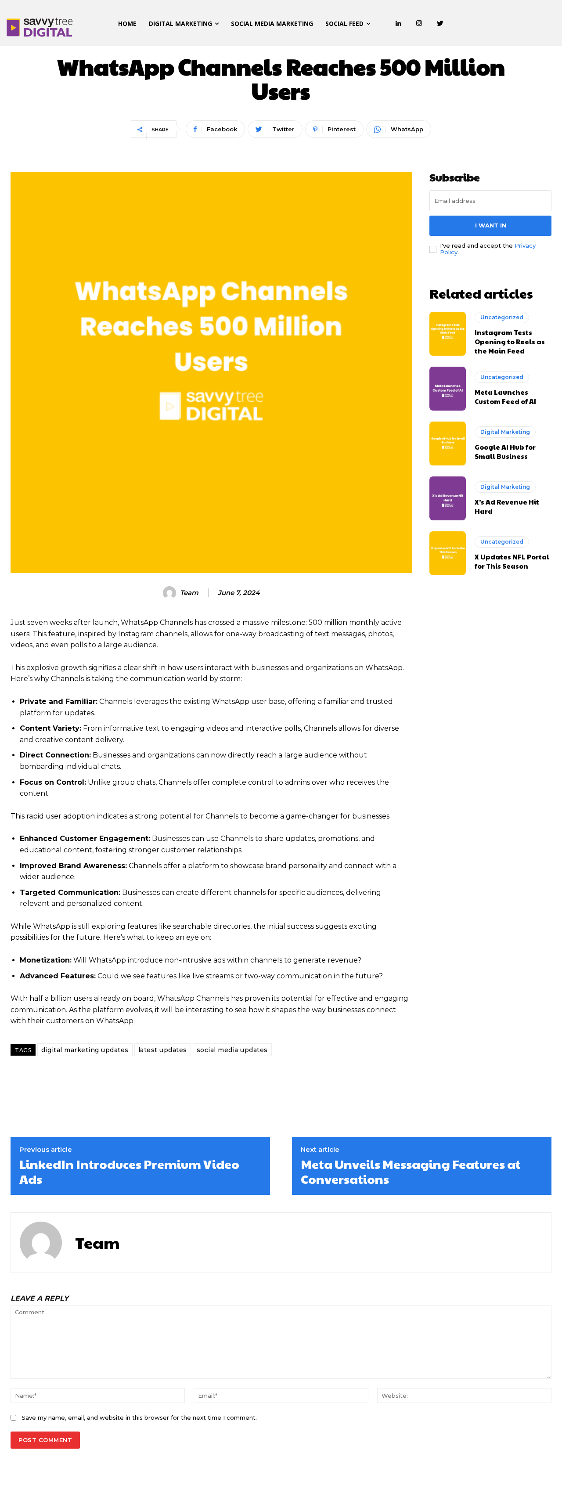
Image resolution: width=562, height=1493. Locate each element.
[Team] (171, 592)
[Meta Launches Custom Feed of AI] (447, 389)
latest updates (162, 1050)
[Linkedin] (398, 23)
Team (189, 593)
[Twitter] (440, 23)
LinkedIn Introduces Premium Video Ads (129, 1171)
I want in (490, 225)
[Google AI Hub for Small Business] (447, 443)
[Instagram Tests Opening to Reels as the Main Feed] (447, 334)
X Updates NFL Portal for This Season (512, 561)
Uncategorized (501, 317)
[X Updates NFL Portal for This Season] (447, 553)
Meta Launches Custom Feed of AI (505, 396)
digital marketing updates (85, 1050)
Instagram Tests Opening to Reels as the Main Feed (510, 341)
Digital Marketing (505, 432)
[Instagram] (419, 23)
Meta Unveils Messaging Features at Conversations (411, 1171)
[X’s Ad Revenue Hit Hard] (447, 498)
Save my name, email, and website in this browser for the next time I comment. (139, 1417)
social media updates (232, 1050)
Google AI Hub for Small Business (505, 451)
